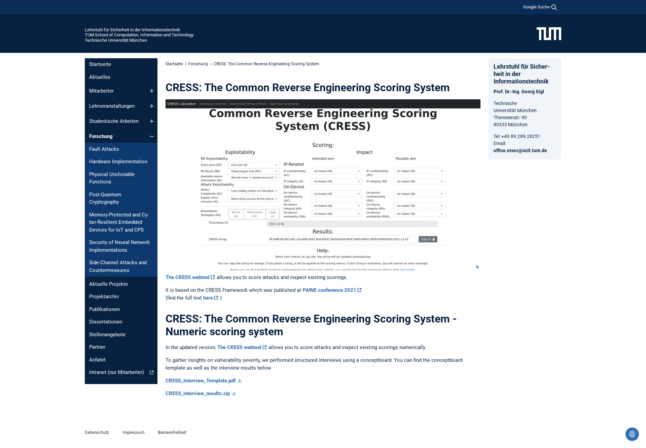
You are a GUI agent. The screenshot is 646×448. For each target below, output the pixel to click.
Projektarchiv (104, 297)
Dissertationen (105, 322)
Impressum (133, 432)
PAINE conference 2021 (329, 290)
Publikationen (104, 309)
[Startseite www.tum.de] (549, 33)
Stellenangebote (107, 335)
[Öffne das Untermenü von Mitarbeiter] (152, 91)
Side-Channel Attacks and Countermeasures (118, 266)
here (208, 298)
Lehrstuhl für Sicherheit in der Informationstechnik (132, 29)
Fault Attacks (104, 149)
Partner (97, 347)
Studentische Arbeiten (114, 121)
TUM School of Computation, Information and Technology (139, 34)
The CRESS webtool (188, 277)
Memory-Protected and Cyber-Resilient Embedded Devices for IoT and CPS (119, 222)
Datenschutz (97, 432)
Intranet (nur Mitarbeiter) (116, 372)
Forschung (101, 136)
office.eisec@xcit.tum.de (520, 150)
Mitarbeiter (101, 91)
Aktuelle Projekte (108, 284)
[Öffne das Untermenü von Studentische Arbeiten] (152, 121)
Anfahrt (97, 360)
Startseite (100, 64)
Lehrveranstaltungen (112, 106)
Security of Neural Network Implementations (119, 246)
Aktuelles (99, 77)
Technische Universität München (116, 40)
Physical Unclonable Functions (112, 178)
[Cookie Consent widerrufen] (632, 434)
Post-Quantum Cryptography (105, 198)
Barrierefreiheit (172, 432)
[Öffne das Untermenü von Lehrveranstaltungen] (152, 106)
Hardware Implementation (118, 162)
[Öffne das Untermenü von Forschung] (152, 136)
